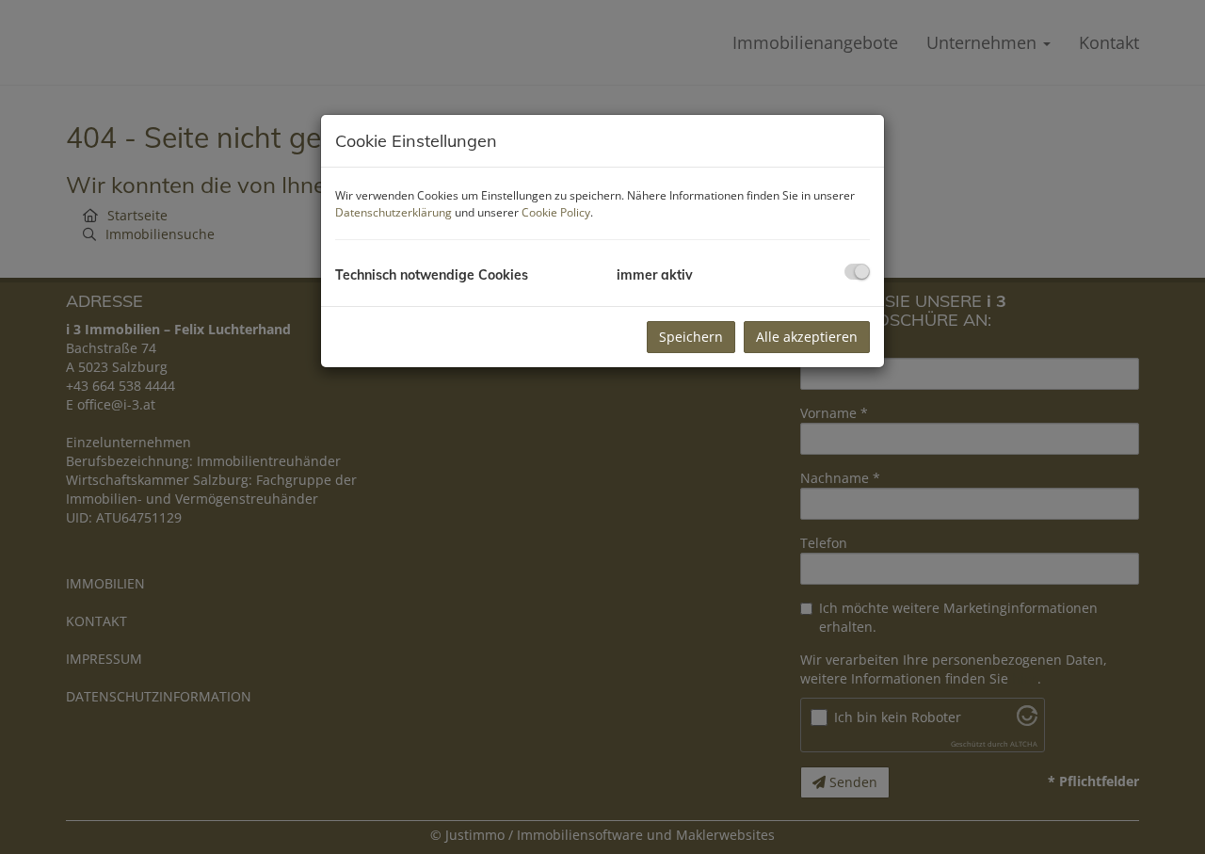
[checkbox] (857, 272)
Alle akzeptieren (807, 337)
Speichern (691, 337)
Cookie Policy (556, 212)
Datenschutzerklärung (393, 212)
